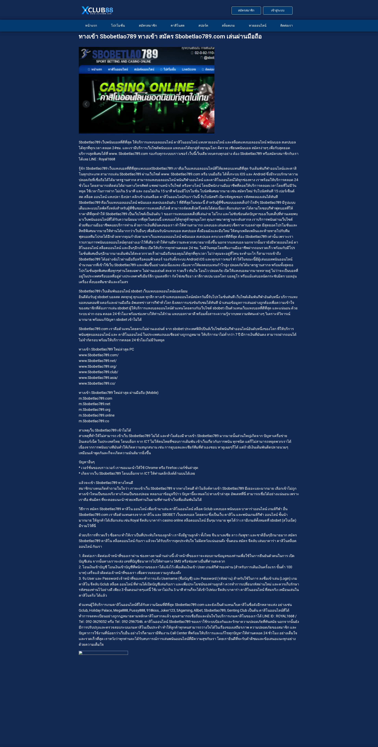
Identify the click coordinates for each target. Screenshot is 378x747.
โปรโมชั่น (118, 25)
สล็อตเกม (228, 25)
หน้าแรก (91, 25)
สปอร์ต (203, 25)
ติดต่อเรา (286, 25)
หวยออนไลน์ (257, 25)
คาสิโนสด (177, 25)
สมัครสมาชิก (148, 25)
